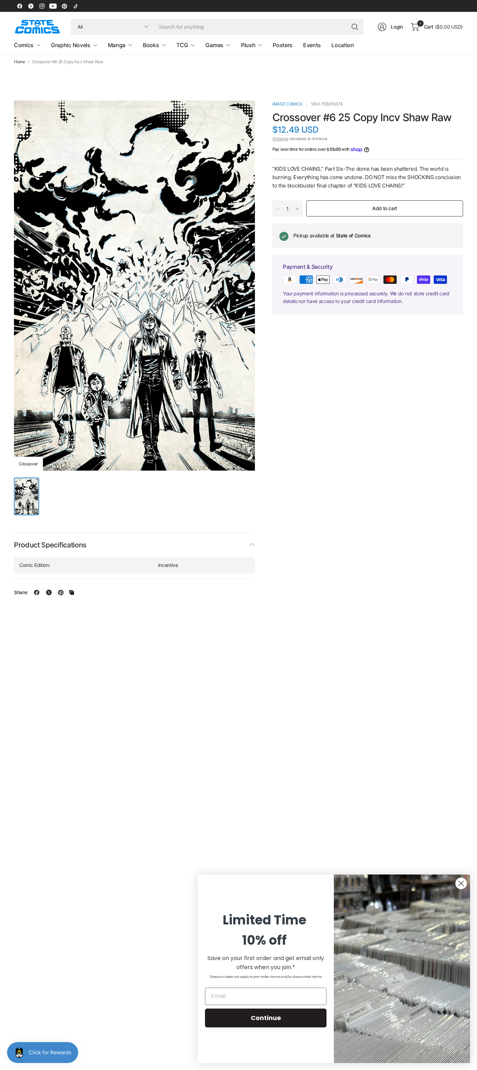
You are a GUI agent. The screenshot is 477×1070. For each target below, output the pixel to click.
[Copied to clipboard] (71, 592)
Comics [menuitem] (24, 45)
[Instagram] (41, 6)
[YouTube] (53, 6)
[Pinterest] (64, 6)
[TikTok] (75, 6)
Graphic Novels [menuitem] (70, 45)
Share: (21, 592)
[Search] (355, 27)
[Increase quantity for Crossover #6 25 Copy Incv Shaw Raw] (297, 209)
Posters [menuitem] (283, 45)
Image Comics (287, 103)
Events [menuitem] (312, 45)
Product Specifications (50, 545)
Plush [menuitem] (248, 45)
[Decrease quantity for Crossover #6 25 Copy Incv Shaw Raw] (278, 209)
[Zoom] (241, 114)
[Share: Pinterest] (60, 592)
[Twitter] (30, 6)
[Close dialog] (461, 883)
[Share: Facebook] (36, 592)
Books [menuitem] (151, 45)
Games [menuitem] (214, 45)
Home (19, 62)
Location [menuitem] (342, 45)
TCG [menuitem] (182, 45)
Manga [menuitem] (116, 45)
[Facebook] (19, 6)
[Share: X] (48, 592)
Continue (266, 1017)
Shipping (280, 138)
